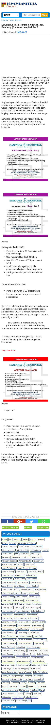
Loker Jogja (18, 607)
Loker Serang (7, 650)
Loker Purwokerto (25, 643)
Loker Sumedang (23, 661)
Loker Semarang (33, 647)
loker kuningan (32, 697)
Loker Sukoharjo (23, 658)
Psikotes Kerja (16, 679)
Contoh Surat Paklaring (27, 543)
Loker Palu (34, 632)
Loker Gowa (18, 600)
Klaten (20, 564)
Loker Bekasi (7, 579)
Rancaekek (38, 679)
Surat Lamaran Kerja (10, 690)
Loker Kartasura (23, 611)
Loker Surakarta (8, 665)
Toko (42, 690)
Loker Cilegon (20, 593)
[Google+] (19, 521)
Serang (23, 683)
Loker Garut (6, 600)
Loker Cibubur (32, 586)
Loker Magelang (38, 622)
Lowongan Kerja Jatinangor (13, 675)
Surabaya (42, 686)
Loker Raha (38, 643)
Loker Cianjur (19, 586)
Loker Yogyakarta (40, 672)
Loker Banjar (21, 571)
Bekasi (25, 539)
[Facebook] (7, 521)
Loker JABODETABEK (10, 604)
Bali (10, 539)
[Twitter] (32, 521)
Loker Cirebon (21, 597)
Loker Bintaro (19, 579)
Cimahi (5, 543)
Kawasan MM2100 (9, 564)
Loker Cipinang (8, 597)
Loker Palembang (9, 632)
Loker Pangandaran (10, 636)
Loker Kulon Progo (9, 622)
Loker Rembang (8, 647)
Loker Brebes (35, 582)
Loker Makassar (24, 625)
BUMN (4, 539)
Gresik (27, 546)
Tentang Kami (13, 722)
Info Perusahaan (8, 550)
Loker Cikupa (40, 589)
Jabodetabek (35, 550)
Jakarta (45, 550)
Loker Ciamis (7, 586)
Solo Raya (41, 683)
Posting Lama (43, 528)
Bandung (17, 539)
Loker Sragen (30, 654)
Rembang (6, 683)
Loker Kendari (20, 614)
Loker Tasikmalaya (39, 665)
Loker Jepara (7, 607)
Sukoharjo (13, 686)
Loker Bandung (8, 571)
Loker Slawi (43, 650)
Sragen (5, 686)
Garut (21, 546)
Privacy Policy (27, 722)
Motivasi (5, 679)
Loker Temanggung (21, 668)
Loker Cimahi (33, 593)
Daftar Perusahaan (9, 546)
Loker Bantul (19, 575)
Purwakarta (28, 679)
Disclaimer (39, 722)
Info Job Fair (37, 546)
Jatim (16, 553)
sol (30, 700)
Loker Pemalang (40, 640)
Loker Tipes (35, 668)
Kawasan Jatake (25, 561)
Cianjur (41, 539)
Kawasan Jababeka (9, 561)
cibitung (28, 693)
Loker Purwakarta (9, 643)
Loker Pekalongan (9, 640)
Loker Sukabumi (8, 658)
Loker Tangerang (23, 665)
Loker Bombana (8, 582)
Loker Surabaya (38, 661)
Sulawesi (22, 686)
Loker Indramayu (31, 600)
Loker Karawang (8, 611)
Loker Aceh (29, 564)
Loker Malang (37, 625)
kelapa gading (18, 697)
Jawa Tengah (35, 553)
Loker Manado (8, 629)
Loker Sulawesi (37, 658)
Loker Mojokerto (22, 629)
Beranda (27, 528)
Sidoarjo (31, 683)
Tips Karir (34, 690)
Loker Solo (19, 654)
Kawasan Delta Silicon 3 (21, 557)
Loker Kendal (7, 614)
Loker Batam (31, 575)
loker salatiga (21, 700)
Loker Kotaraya (20, 618)
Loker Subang (42, 654)
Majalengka (38, 675)
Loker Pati (38, 636)
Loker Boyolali (22, 582)
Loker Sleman (7, 654)
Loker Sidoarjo (20, 650)
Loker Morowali (37, 629)
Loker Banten (7, 575)
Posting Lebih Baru (10, 528)
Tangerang (24, 690)
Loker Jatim (36, 604)
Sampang (15, 683)
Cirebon (12, 543)
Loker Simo (32, 650)
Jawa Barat (24, 553)
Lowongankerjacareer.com (32, 720)
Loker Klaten (32, 614)
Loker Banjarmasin (35, 571)
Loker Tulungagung (9, 672)
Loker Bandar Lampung (27, 568)
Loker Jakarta (25, 604)
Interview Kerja (23, 550)
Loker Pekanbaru (25, 640)
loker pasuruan (8, 700)
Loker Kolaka (7, 618)
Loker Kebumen (37, 611)
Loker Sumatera (8, 661)
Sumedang (32, 686)
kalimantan (6, 697)
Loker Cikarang (27, 589)
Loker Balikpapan (9, 568)
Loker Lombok (24, 622)
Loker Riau (20, 647)
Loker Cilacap (7, 593)
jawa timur (37, 693)
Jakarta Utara (7, 553)
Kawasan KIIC (38, 561)
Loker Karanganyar (32, 607)
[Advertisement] (25, 56)
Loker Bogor (32, 579)
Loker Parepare (26, 636)
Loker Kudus (33, 618)
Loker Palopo (23, 632)
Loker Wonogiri (25, 672)
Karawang (6, 557)
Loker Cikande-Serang (11, 589)
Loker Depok (34, 597)
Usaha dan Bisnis (9, 693)
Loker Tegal (6, 668)
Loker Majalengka (9, 625)
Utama (20, 693)
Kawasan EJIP (37, 557)
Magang (28, 675)
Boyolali (33, 539)
